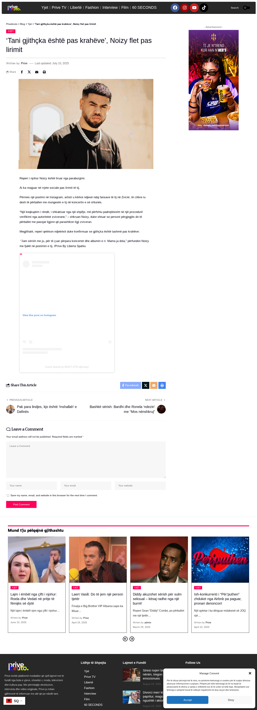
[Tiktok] (203, 7)
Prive (24, 63)
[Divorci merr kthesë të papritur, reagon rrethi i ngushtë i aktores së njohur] (131, 697)
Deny (231, 699)
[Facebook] (175, 7)
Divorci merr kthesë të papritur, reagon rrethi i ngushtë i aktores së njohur (162, 696)
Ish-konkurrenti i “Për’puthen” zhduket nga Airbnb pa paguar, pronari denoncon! (156, 598)
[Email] (36, 71)
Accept (188, 699)
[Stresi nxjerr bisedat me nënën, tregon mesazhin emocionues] (131, 675)
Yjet (11, 31)
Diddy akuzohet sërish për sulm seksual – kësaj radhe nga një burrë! (96, 598)
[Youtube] (194, 7)
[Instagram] (184, 7)
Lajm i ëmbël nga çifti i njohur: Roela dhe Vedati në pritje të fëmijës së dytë (217, 598)
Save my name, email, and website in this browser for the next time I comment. (54, 495)
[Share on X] (29, 71)
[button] (250, 673)
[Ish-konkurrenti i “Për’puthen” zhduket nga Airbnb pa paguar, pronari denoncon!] (159, 559)
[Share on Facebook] (21, 71)
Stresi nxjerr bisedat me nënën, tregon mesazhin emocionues (160, 674)
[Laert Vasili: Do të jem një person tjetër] (37, 559)
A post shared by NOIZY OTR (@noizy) (67, 366)
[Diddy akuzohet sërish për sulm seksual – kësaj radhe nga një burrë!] (98, 559)
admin (86, 622)
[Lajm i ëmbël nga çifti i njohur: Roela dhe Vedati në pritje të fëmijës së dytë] (220, 559)
